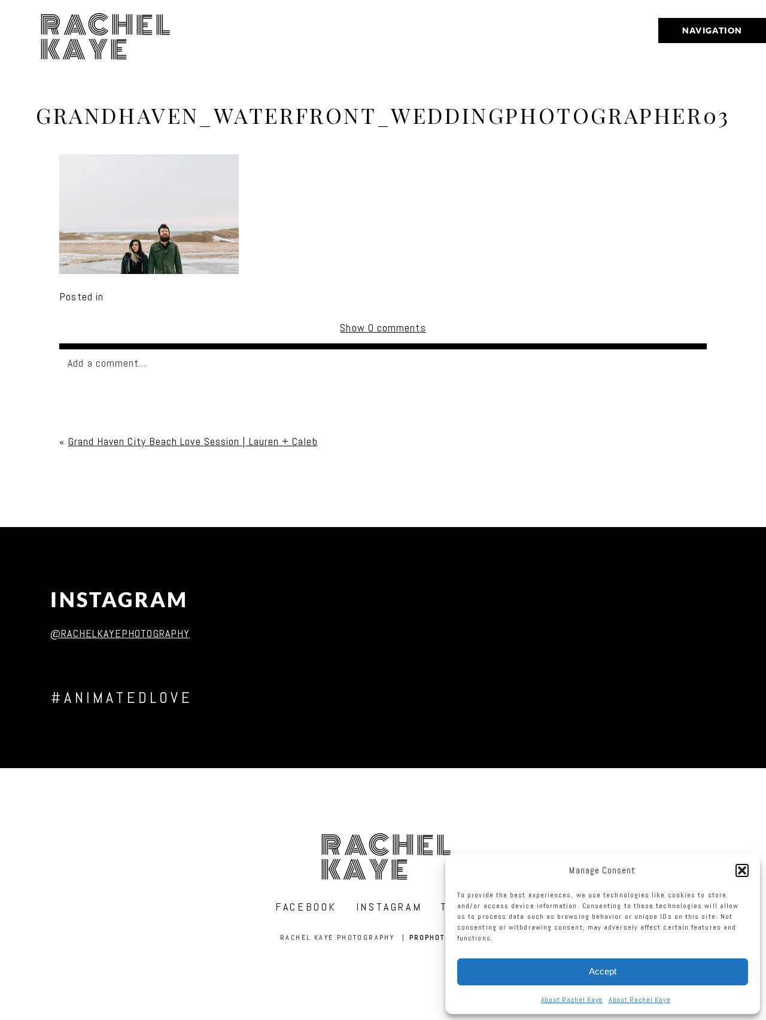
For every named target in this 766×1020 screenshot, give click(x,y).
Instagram (119, 599)
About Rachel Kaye (572, 999)
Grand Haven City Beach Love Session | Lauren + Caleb (193, 441)
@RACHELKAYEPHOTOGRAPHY (120, 633)
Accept (602, 971)
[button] (742, 870)
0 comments (382, 327)
